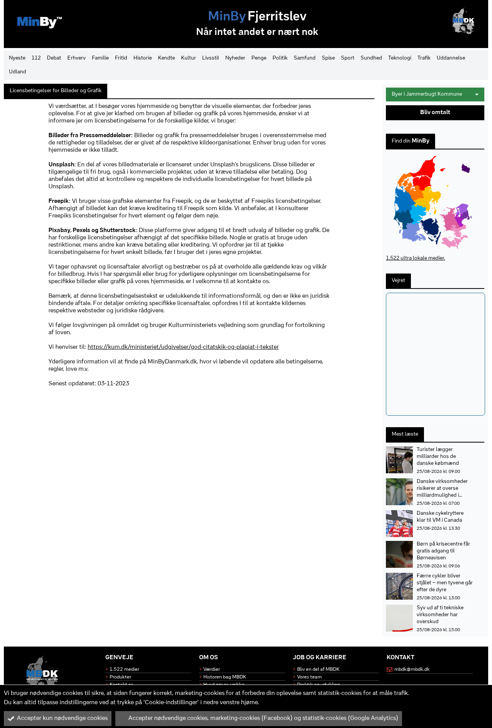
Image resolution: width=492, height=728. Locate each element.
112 (36, 58)
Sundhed (371, 58)
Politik (280, 58)
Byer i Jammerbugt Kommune (427, 94)
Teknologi (399, 58)
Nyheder (235, 58)
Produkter (120, 677)
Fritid (121, 58)
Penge (258, 58)
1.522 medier (124, 669)
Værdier (211, 669)
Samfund (305, 58)
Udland (17, 72)
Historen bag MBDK (224, 677)
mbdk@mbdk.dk (412, 669)
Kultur (188, 58)
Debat (54, 58)
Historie (142, 58)
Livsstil (210, 58)
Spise (328, 58)
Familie (100, 58)
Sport (347, 58)
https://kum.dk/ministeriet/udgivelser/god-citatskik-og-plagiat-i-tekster (183, 347)
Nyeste (17, 58)
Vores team (309, 677)
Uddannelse (451, 58)
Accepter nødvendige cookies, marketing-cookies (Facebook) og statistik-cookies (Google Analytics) (263, 718)
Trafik (423, 58)
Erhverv (76, 58)
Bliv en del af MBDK (318, 669)
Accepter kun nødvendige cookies (62, 718)
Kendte (166, 58)
